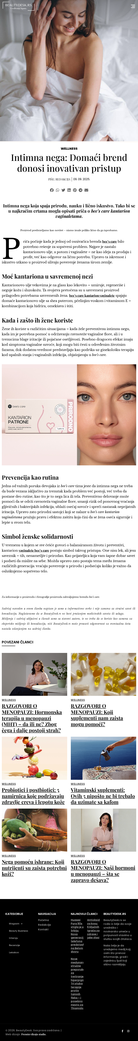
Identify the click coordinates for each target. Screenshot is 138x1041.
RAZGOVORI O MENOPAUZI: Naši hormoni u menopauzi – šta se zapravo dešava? (103, 870)
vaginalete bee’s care (34, 550)
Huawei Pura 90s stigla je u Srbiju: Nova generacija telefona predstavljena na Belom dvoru (80, 935)
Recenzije (14, 945)
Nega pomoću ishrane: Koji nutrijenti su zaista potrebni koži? (34, 867)
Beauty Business (18, 931)
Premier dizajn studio (33, 1034)
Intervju (13, 938)
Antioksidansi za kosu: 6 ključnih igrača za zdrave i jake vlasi (96, 928)
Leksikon (14, 952)
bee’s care (109, 241)
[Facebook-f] (122, 1031)
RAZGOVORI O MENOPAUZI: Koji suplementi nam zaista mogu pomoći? (97, 714)
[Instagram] (128, 1031)
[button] (51, 190)
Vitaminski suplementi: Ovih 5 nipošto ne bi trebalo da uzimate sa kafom (103, 795)
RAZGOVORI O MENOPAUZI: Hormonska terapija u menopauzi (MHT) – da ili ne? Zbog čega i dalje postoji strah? (32, 717)
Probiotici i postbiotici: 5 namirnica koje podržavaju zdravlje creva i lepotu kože (33, 795)
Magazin (14, 923)
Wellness (69, 148)
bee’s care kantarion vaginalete (92, 295)
